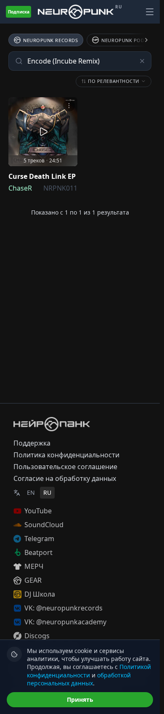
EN (31, 492)
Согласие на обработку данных (64, 478)
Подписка (18, 12)
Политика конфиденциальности (66, 454)
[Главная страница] (76, 12)
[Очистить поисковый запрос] (142, 61)
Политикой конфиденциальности (89, 671)
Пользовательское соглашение (65, 466)
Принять (80, 699)
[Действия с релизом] (69, 105)
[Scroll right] (141, 40)
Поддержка (31, 443)
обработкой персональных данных (79, 679)
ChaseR (20, 188)
